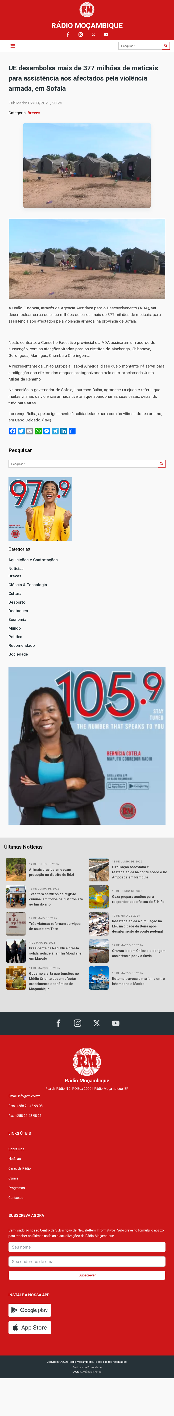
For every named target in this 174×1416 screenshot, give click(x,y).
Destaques (18, 610)
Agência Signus (91, 1371)
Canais (13, 1178)
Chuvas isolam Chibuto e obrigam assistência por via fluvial (139, 953)
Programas (16, 1188)
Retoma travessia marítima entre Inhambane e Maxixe (138, 981)
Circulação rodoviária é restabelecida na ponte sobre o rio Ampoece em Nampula (139, 872)
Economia (17, 619)
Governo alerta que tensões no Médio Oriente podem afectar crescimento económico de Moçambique (54, 981)
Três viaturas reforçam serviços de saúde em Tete (55, 926)
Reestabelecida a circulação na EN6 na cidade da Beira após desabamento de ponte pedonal (137, 926)
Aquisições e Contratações (33, 559)
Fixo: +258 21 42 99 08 (25, 1106)
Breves (34, 112)
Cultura (14, 593)
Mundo (14, 628)
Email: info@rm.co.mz (24, 1096)
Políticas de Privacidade (87, 1367)
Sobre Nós (16, 1149)
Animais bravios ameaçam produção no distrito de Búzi (51, 872)
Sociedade (18, 654)
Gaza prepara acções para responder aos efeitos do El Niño (138, 899)
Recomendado (21, 645)
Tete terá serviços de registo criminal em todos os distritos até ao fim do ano (56, 899)
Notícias (16, 568)
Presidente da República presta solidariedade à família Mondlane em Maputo (55, 953)
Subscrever (87, 1275)
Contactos (16, 1198)
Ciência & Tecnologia (27, 584)
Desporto (16, 602)
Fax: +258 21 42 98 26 (25, 1116)
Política (15, 636)
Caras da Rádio (19, 1169)
